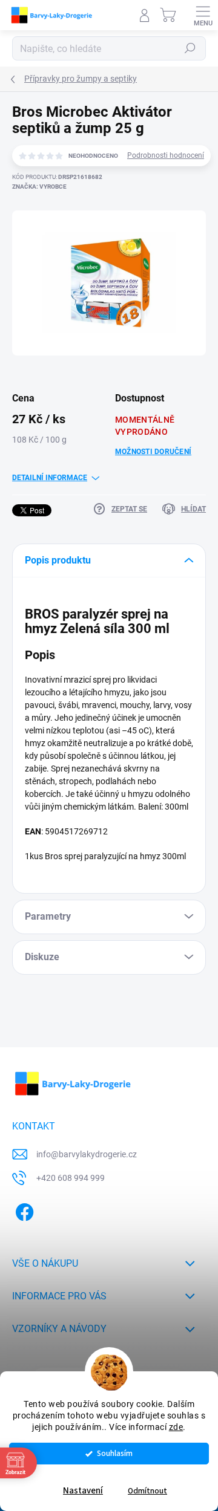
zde (176, 1427)
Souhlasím (115, 1453)
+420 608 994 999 (70, 1178)
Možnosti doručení (153, 451)
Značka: (39, 186)
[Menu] (203, 15)
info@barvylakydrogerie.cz (86, 1154)
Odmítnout (147, 1490)
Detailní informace (49, 477)
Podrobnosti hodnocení (165, 155)
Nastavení (83, 1490)
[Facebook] (22, 1210)
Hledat (190, 48)
